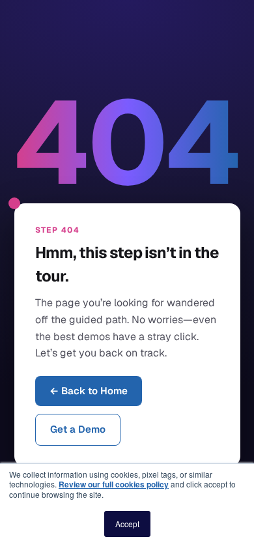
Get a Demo (78, 429)
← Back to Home (88, 390)
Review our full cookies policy (114, 484)
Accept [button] (127, 523)
